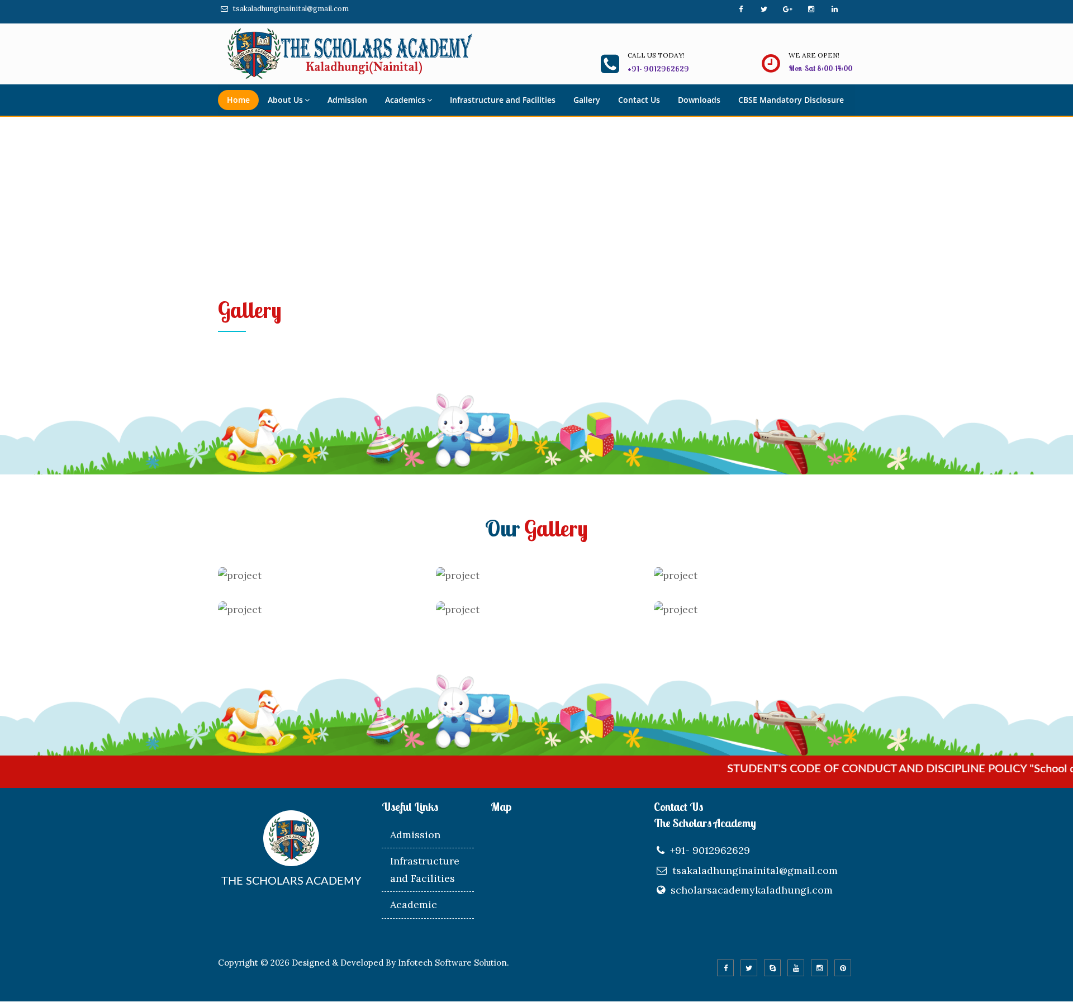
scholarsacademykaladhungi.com (752, 890)
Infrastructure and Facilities (503, 99)
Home (238, 99)
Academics (405, 99)
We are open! (814, 55)
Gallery (586, 99)
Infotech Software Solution (452, 962)
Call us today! (656, 55)
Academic (413, 904)
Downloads (699, 99)
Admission (347, 99)
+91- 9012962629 (710, 850)
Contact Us (639, 99)
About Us (285, 99)
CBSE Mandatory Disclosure (791, 99)
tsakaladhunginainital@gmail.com (290, 8)
